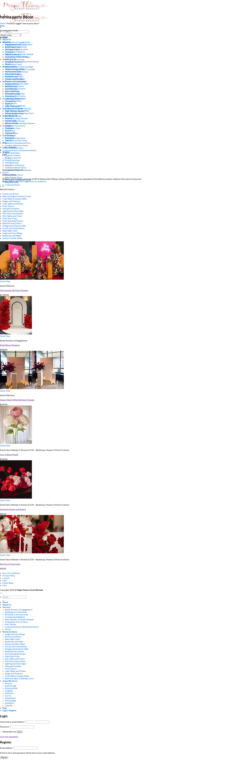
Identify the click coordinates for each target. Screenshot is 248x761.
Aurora (8, 695)
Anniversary (10, 96)
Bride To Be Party (12, 47)
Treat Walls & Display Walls (14, 198)
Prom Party (10, 130)
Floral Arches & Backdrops (16, 71)
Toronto (8, 683)
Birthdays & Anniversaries (14, 81)
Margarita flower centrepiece (13, 509)
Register (4, 758)
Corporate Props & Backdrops (18, 170)
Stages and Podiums (11, 201)
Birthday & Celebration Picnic (18, 180)
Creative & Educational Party (18, 143)
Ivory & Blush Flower (9, 454)
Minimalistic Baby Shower (16, 118)
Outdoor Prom (11, 133)
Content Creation (13, 155)
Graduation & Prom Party (13, 125)
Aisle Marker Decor (13, 64)
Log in (19, 732)
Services (6, 607)
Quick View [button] (5, 281)
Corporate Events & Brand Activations (19, 150)
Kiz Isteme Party (12, 49)
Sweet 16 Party (11, 84)
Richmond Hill (11, 688)
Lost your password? (9, 736)
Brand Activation (12, 153)
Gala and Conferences (14, 165)
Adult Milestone (12, 91)
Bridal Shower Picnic (14, 175)
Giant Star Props (9, 218)
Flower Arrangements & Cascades (20, 69)
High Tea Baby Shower (15, 111)
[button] (2, 26)
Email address (6, 748)
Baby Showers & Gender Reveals (16, 108)
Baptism (8, 103)
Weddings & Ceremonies (13, 59)
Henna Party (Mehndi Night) (17, 57)
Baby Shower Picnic (13, 177)
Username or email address (12, 721)
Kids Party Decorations (12, 213)
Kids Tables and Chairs (12, 216)
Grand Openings (12, 160)
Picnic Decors (8, 206)
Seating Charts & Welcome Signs (19, 66)
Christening (10, 101)
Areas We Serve (10, 681)
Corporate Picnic (12, 184)
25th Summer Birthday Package (14, 290)
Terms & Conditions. (38, 181)
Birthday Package (12, 94)
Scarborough (10, 686)
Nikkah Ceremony (13, 54)
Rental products (9, 631)
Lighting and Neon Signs (13, 211)
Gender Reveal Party (14, 113)
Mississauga (10, 700)
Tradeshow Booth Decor (15, 167)
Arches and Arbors (10, 194)
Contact (6, 578)
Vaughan (9, 690)
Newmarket (10, 698)
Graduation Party (13, 128)
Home (2, 23)
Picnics (5, 172)
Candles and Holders (14, 79)
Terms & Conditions (11, 573)
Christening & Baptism (15, 51)
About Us (6, 39)
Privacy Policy (8, 575)
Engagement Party (13, 44)
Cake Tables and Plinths (12, 203)
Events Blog (7, 583)
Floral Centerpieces (13, 74)
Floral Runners (11, 76)
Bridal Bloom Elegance (10, 345)
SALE (4, 580)
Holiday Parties (12, 162)
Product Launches (13, 157)
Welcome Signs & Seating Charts (16, 196)
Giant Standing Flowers (12, 221)
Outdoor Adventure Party (16, 145)
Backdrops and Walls (11, 235)
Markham (9, 693)
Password (5, 726)
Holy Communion (13, 106)
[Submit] (3, 600)
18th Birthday (11, 86)
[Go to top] (1, 593)
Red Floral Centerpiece (10, 564)
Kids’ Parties (8, 135)
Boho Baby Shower (13, 116)
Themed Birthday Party (15, 138)
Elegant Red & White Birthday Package (17, 400)
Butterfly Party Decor (12, 223)
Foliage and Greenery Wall (14, 226)
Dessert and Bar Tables (12, 238)
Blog (4, 142)
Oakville (8, 705)
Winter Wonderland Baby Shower (20, 123)
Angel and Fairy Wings (12, 233)
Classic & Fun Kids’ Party (16, 140)
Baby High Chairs (10, 230)
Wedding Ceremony (14, 62)
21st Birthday (11, 89)
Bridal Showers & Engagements (16, 42)
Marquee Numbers (10, 208)
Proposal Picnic (12, 182)
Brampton (9, 703)
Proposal (9, 52)
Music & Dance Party (14, 148)
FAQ (4, 585)
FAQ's (22, 181)
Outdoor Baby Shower (15, 121)
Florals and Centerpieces (13, 228)
